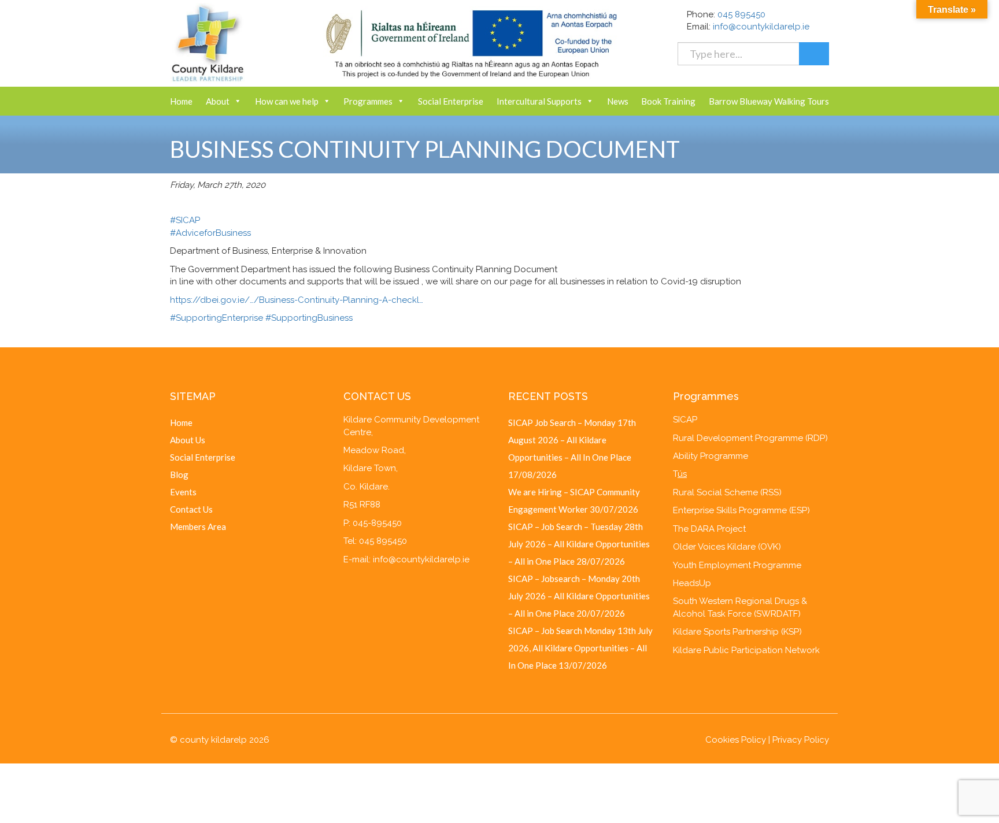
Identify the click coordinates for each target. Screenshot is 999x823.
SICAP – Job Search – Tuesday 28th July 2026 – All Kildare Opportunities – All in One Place (579, 543)
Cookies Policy (735, 740)
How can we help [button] (287, 101)
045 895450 (741, 14)
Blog (179, 474)
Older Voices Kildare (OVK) (727, 547)
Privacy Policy (800, 740)
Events (183, 492)
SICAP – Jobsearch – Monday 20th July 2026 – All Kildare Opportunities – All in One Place (579, 595)
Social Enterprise (450, 101)
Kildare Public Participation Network (746, 650)
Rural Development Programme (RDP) (750, 438)
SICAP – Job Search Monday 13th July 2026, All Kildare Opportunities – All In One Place (580, 647)
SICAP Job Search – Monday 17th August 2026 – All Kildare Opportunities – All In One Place (572, 439)
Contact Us (191, 509)
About (218, 101)
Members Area (198, 526)
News (617, 101)
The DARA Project (709, 529)
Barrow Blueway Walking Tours (769, 101)
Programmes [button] (368, 101)
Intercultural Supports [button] (539, 101)
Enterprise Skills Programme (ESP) (741, 510)
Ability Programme (710, 456)
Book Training (668, 101)
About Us (187, 440)
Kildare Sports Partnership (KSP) (737, 631)
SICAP (685, 419)
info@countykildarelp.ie (761, 26)
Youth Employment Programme (737, 565)
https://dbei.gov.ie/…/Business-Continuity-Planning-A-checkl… (296, 300)
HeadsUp (692, 583)
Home (181, 101)
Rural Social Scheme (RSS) (727, 492)
